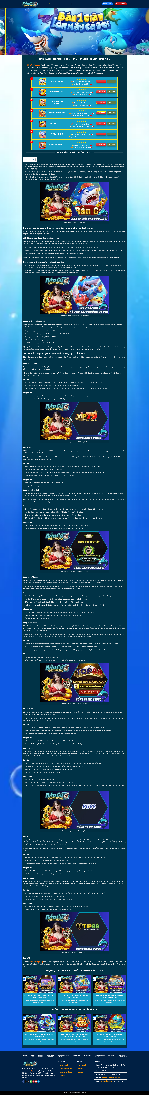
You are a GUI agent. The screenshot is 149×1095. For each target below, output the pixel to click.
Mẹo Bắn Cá (76, 4)
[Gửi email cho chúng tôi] (28, 1081)
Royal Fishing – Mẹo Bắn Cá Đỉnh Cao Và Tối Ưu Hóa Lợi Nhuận (109, 1035)
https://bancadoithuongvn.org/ (111, 1078)
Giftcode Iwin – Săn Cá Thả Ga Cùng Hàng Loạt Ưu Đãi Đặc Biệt (74, 996)
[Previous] (5, 31)
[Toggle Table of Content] (33, 159)
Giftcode (68, 4)
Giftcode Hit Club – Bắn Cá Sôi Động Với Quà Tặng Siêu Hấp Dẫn (39, 996)
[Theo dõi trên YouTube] (36, 1081)
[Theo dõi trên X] (26, 1081)
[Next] (143, 31)
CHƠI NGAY (112, 81)
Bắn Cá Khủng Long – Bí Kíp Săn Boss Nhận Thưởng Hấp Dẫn (39, 1035)
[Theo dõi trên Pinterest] (33, 1081)
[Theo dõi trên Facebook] (23, 1081)
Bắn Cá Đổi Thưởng (46, 4)
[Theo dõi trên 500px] (38, 1081)
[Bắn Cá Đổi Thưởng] (30, 4)
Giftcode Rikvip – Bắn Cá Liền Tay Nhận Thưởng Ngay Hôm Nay (109, 996)
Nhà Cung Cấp (59, 4)
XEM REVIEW (101, 81)
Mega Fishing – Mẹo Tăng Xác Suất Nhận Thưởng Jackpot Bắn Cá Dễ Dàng (74, 1035)
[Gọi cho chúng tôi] (31, 1081)
